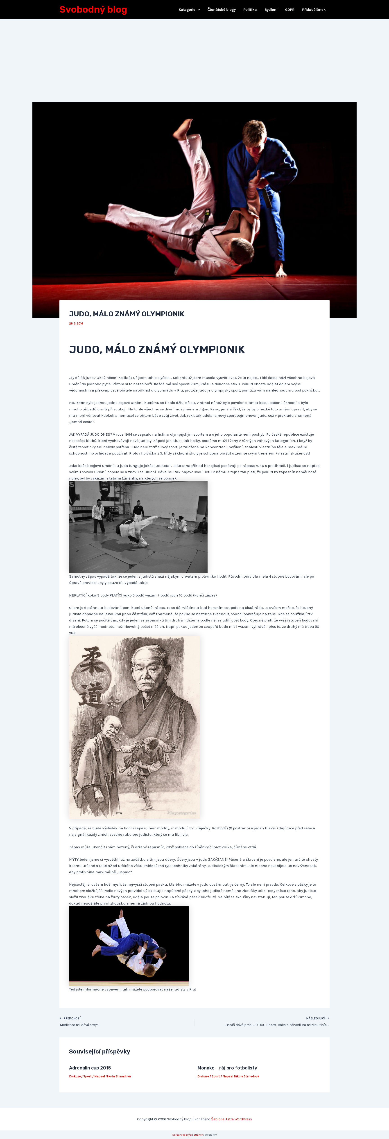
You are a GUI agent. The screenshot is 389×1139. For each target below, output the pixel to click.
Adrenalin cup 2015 (90, 1068)
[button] (197, 9)
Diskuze (75, 1076)
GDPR (289, 9)
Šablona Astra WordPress (231, 1119)
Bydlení (271, 9)
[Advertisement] (194, 52)
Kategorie (187, 9)
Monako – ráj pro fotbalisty (227, 1068)
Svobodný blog (93, 9)
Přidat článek (314, 9)
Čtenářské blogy (222, 9)
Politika (250, 9)
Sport (87, 1076)
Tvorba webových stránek (187, 1134)
